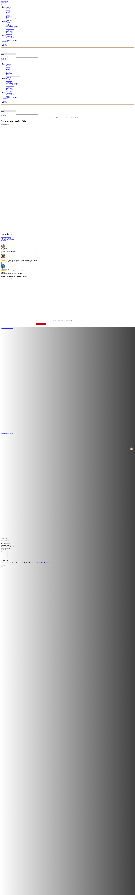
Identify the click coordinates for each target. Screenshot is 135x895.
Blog (4, 44)
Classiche (8, 22)
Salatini (7, 39)
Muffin (7, 17)
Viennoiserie (9, 16)
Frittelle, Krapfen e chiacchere (13, 18)
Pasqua (7, 30)
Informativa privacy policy (58, 320)
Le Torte (5, 21)
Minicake (8, 12)
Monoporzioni (9, 13)
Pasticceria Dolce (7, 7)
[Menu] (1, 4)
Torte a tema (9, 31)
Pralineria (5, 41)
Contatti (5, 45)
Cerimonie (8, 25)
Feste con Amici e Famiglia (12, 27)
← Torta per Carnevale (6, 237)
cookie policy (69, 320)
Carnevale (73, 117)
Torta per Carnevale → (6, 238)
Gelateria (5, 42)
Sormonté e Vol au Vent (11, 40)
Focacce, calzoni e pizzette (12, 37)
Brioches (8, 10)
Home (49, 117)
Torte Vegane (9, 34)
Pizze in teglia (9, 36)
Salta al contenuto (4, 1)
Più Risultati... (8, 56)
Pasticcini (8, 15)
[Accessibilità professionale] (131, 449)
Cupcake (8, 11)
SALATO (5, 35)
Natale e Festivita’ (10, 29)
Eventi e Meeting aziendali (12, 26)
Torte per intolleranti (10, 32)
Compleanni (9, 24)
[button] (1, 54)
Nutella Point (9, 20)
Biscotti (8, 8)
